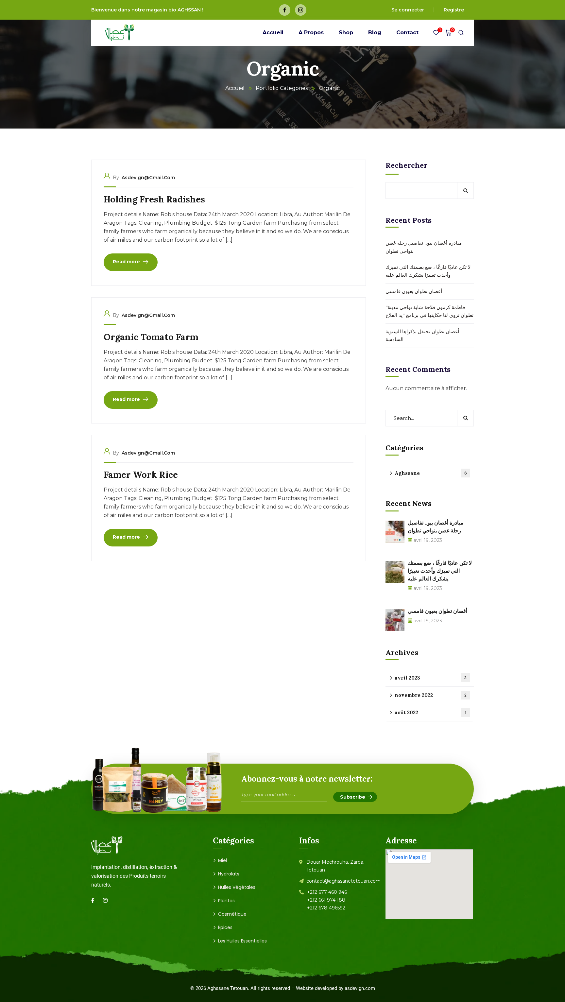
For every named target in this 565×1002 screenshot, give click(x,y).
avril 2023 (431, 678)
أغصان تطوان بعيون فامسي (413, 291)
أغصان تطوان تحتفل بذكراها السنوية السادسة (422, 335)
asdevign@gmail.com (148, 178)
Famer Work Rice (141, 474)
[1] (436, 34)
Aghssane (431, 473)
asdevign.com (360, 988)
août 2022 (430, 712)
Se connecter (407, 10)
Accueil (235, 88)
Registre (454, 10)
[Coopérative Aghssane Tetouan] (120, 33)
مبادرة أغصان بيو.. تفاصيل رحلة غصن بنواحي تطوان (423, 247)
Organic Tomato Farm (151, 337)
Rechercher (406, 165)
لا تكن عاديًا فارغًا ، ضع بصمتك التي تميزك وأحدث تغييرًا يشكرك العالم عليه (428, 271)
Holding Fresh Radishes (154, 199)
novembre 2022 (431, 695)
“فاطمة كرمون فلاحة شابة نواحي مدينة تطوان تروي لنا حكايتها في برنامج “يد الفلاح (429, 311)
